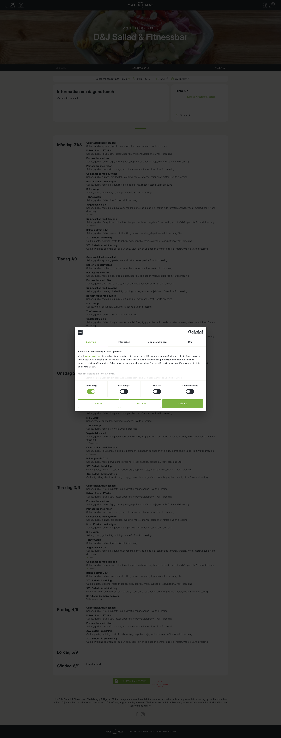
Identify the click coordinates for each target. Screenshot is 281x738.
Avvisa (98, 403)
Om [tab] (190, 342)
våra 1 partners (93, 356)
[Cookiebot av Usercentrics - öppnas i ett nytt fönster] (190, 332)
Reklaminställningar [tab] (157, 342)
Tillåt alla (182, 403)
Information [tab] (124, 342)
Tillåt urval (140, 403)
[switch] (124, 391)
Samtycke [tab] (91, 342)
